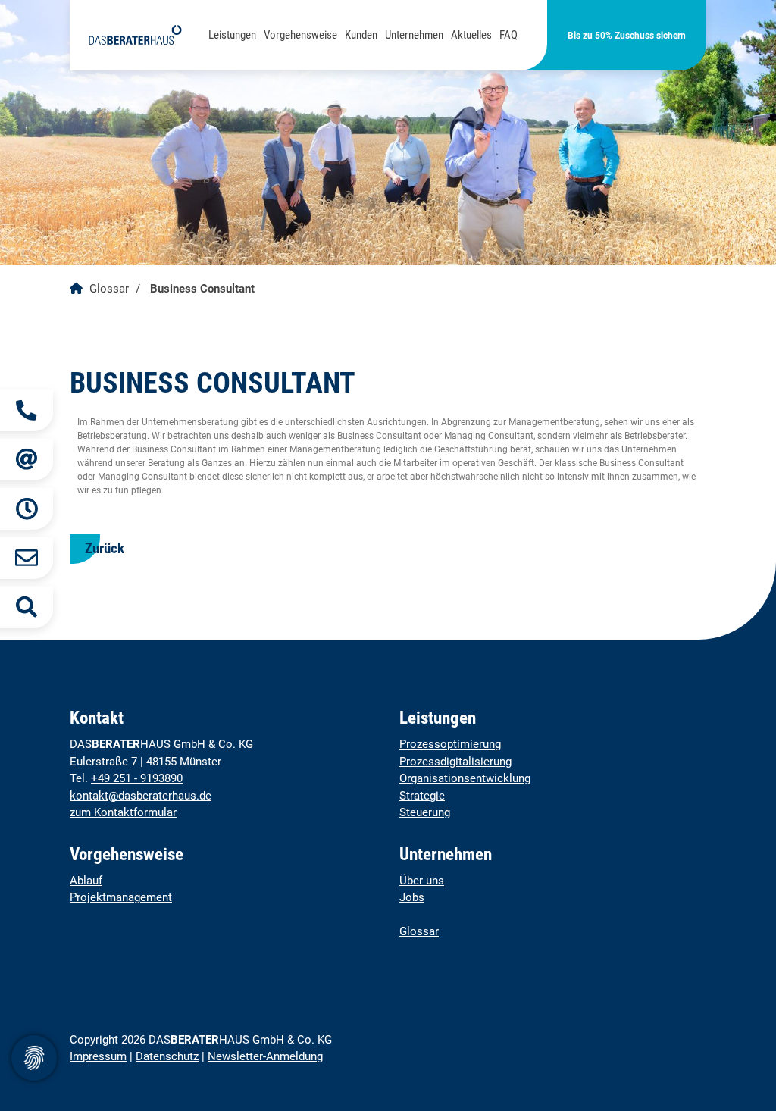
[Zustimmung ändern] (34, 1058)
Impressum (98, 1056)
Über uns (421, 880)
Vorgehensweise (300, 35)
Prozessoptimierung (450, 744)
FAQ (508, 35)
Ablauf (86, 880)
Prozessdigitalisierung (455, 761)
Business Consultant (202, 289)
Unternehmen (414, 35)
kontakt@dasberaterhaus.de (140, 796)
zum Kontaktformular (123, 812)
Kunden (361, 35)
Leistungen (232, 35)
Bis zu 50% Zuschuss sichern (627, 35)
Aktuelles (471, 35)
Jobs (411, 897)
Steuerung (424, 812)
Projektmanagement (121, 897)
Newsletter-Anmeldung (265, 1056)
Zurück (104, 548)
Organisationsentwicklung (464, 778)
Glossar (109, 289)
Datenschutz (167, 1056)
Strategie (422, 796)
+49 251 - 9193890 (137, 778)
